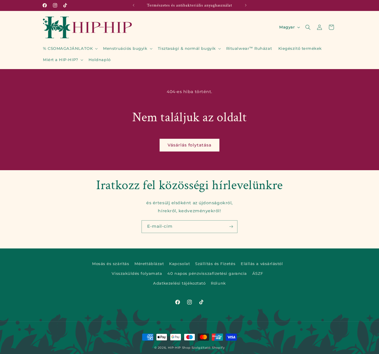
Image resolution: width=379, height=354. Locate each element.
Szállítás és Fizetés (215, 263)
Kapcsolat (179, 263)
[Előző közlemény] (133, 5)
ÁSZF (257, 273)
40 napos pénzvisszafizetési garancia (207, 273)
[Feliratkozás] (231, 226)
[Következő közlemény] (245, 5)
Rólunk (218, 283)
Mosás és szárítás (110, 263)
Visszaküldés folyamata (137, 273)
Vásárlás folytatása (189, 145)
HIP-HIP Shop (179, 347)
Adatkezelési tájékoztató (179, 283)
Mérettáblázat (149, 263)
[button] (70, 48)
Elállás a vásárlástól (262, 263)
